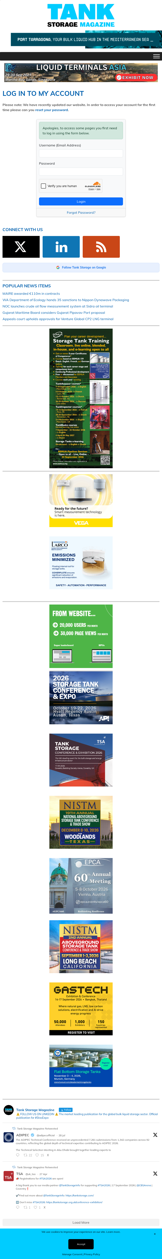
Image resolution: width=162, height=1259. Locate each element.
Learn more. (113, 1231)
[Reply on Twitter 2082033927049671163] (19, 1155)
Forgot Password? (81, 212)
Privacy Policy (92, 1254)
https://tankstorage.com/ (80, 1195)
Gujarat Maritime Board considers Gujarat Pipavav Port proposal (54, 312)
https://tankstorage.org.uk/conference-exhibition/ (74, 1202)
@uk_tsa (30, 1174)
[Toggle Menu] (156, 56)
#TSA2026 (45, 1178)
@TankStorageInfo (69, 1185)
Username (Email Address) (60, 145)
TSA (19, 1174)
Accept (81, 1244)
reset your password (51, 110)
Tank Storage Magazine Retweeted (37, 1128)
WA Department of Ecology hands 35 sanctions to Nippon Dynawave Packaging (66, 300)
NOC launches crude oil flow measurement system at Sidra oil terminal (58, 306)
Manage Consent (72, 1254)
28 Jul (62, 1135)
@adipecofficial (46, 1135)
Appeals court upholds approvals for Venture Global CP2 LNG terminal (58, 319)
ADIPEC (22, 1135)
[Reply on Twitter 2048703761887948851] (19, 1208)
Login (81, 201)
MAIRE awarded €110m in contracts (31, 293)
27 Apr (43, 1174)
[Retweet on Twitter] (13, 1128)
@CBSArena (144, 1185)
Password (47, 163)
